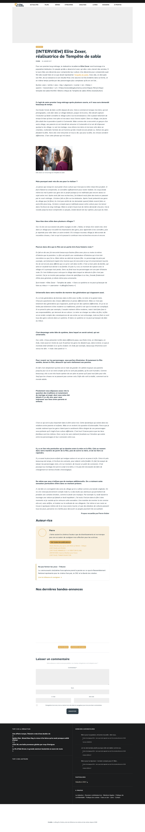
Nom (72, 688)
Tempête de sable (78, 647)
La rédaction (79, 795)
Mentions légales (108, 795)
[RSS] (131, 1)
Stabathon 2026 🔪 (81, 782)
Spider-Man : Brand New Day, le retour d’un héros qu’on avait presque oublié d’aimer (40, 739)
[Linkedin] (119, 1)
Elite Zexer (63, 647)
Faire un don (105, 797)
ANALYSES (82, 5)
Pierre (38, 61)
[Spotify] (128, 1)
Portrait (39, 47)
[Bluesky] (122, 1)
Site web (91, 696)
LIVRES (95, 5)
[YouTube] (116, 1)
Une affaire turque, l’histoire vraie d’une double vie (31, 734)
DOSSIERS (105, 5)
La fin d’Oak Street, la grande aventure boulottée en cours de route (37, 749)
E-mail (53, 696)
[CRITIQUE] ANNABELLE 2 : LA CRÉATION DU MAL (66, 550)
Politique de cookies (92, 797)
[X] (110, 1)
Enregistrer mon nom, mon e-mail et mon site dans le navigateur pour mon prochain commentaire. (74, 705)
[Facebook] (107, 1)
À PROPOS (117, 5)
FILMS (47, 5)
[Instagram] (113, 1)
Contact (117, 797)
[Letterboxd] (125, 1)
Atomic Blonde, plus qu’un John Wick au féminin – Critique (68, 546)
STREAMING (69, 5)
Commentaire (72, 667)
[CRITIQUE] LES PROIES (58, 548)
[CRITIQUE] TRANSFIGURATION (60, 555)
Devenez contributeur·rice (93, 795)
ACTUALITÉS (34, 5)
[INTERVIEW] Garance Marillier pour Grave (63, 553)
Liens (112, 797)
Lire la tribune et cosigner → (50, 577)
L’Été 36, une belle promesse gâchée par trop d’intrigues (33, 744)
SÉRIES (57, 5)
